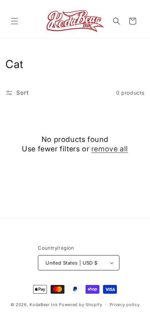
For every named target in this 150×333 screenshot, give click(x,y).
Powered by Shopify (80, 304)
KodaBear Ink (43, 304)
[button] (15, 21)
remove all (109, 148)
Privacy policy (125, 304)
